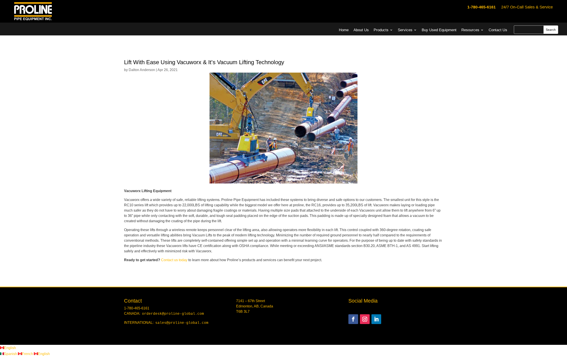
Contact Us (498, 30)
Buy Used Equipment (439, 30)
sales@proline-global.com (181, 323)
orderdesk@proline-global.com (173, 314)
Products (381, 30)
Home (344, 30)
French (28, 354)
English (10, 348)
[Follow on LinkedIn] (376, 319)
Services (405, 30)
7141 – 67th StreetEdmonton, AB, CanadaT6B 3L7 (254, 306)
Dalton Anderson (142, 70)
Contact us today (174, 260)
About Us (361, 30)
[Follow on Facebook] (353, 319)
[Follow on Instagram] (365, 319)
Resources (470, 30)
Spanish (11, 354)
